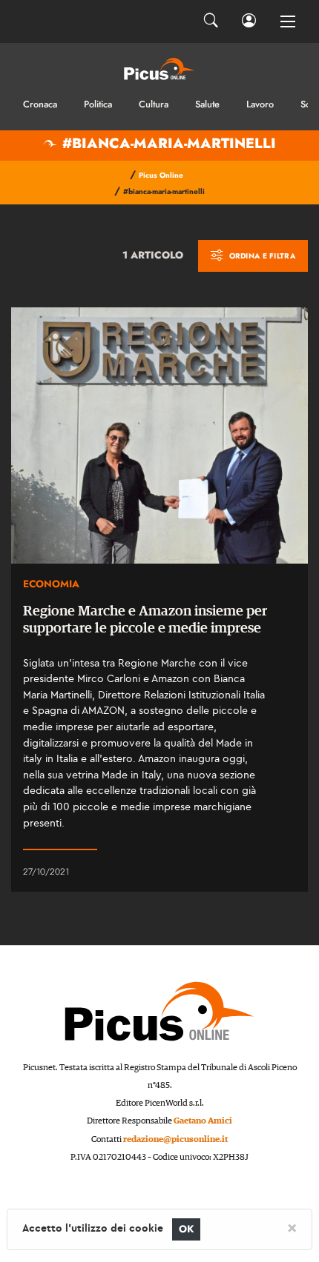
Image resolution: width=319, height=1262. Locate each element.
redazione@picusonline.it (175, 1139)
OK (186, 1229)
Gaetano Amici (203, 1121)
